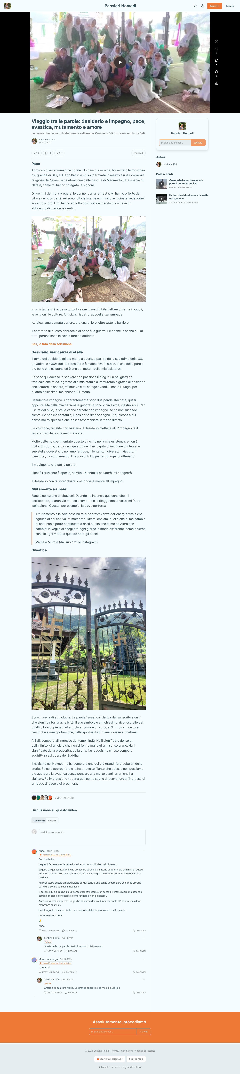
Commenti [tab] (39, 820)
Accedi (230, 6)
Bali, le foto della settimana (52, 344)
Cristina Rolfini (47, 139)
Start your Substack (111, 1058)
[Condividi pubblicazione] (202, 6)
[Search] (195, 6)
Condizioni (127, 1050)
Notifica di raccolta (145, 1050)
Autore (48, 942)
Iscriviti (214, 6)
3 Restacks (69, 797)
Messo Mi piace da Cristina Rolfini (56, 854)
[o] (120, 62)
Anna (42, 850)
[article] (182, 183)
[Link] (27, 163)
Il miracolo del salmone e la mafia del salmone (188, 197)
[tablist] (45, 820)
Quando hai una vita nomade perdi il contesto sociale (186, 182)
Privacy (115, 1050)
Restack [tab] (52, 820)
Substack (103, 1067)
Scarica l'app (136, 1058)
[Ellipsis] (144, 850)
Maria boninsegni (48, 959)
